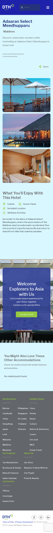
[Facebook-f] (34, 517)
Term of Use (8, 522)
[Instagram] (41, 517)
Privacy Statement (24, 522)
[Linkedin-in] (48, 517)
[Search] (29, 7)
